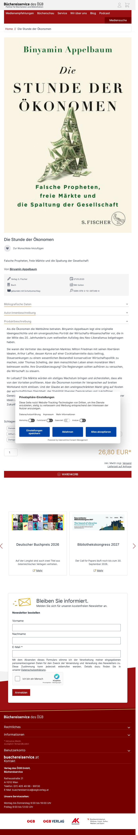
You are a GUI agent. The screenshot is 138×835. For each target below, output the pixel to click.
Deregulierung (15, 439)
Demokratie (13, 428)
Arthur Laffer (14, 434)
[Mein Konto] (119, 5)
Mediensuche (118, 20)
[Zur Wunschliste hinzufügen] (7, 248)
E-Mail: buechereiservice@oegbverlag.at (26, 789)
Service (62, 13)
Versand (127, 463)
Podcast (104, 13)
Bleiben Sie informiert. (62, 601)
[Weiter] (134, 546)
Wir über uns (78, 13)
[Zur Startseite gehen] (23, 4)
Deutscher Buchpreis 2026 (37, 545)
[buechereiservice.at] (67, 757)
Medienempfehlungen (20, 13)
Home (9, 28)
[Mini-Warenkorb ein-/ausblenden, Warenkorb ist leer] (127, 5)
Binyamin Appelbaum (23, 269)
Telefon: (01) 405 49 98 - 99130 (22, 786)
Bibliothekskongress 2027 (98, 545)
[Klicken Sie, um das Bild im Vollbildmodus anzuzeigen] (67, 135)
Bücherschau (45, 13)
